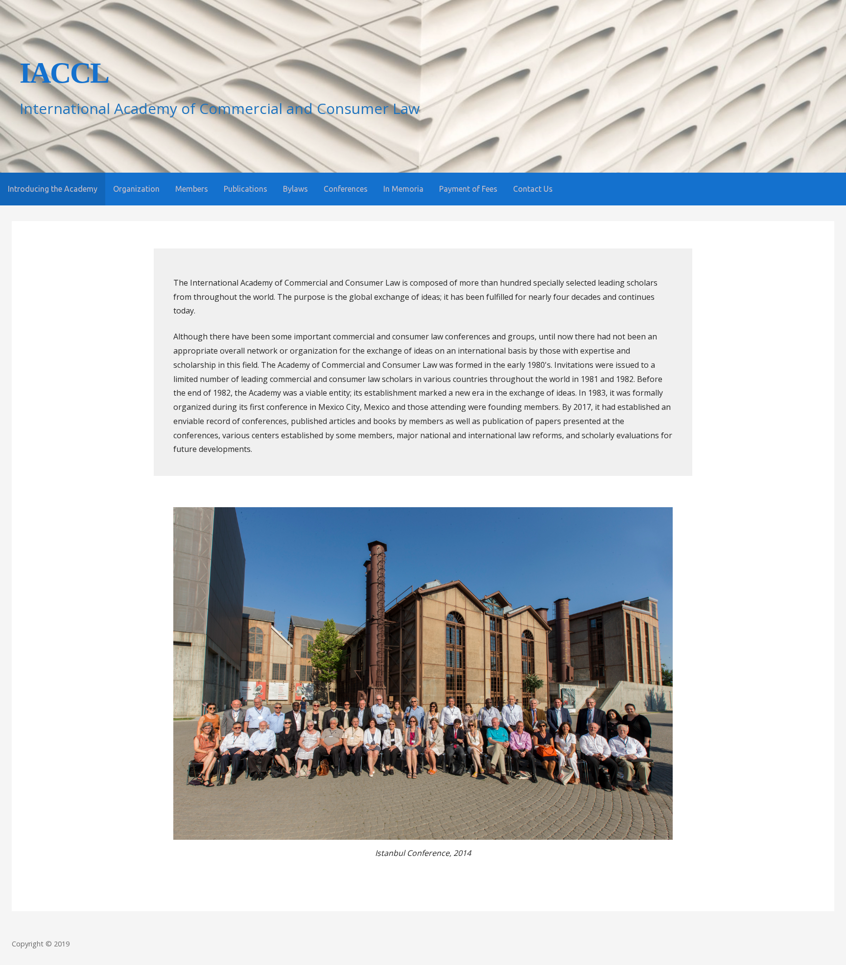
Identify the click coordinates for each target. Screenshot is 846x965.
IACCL (64, 73)
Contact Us (533, 188)
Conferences (346, 188)
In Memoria (403, 188)
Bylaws (295, 188)
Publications (245, 188)
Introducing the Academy (52, 188)
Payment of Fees (468, 188)
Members (191, 188)
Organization (136, 188)
